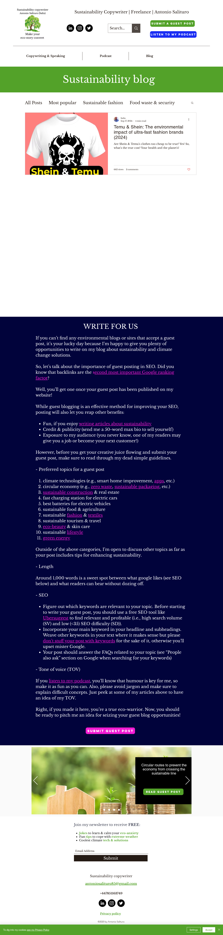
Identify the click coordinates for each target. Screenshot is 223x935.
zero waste (101, 486)
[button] (192, 103)
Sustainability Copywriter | (102, 12)
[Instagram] (79, 28)
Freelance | (142, 12)
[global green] (114, 810)
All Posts (33, 102)
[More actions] (190, 119)
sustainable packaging (136, 486)
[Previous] (35, 780)
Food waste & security (152, 102)
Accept (208, 929)
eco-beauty (54, 526)
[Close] (219, 929)
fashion (74, 515)
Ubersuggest (55, 618)
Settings (194, 929)
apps (159, 480)
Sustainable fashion (103, 102)
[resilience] (104, 810)
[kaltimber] (109, 810)
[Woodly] (119, 810)
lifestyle (75, 532)
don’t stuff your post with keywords (79, 640)
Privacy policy (110, 913)
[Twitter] (89, 28)
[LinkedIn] (70, 28)
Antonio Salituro (171, 12)
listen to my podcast (69, 680)
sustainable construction (68, 492)
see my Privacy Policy (38, 929)
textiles (95, 515)
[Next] (187, 780)
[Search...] (136, 28)
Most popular (62, 102)
